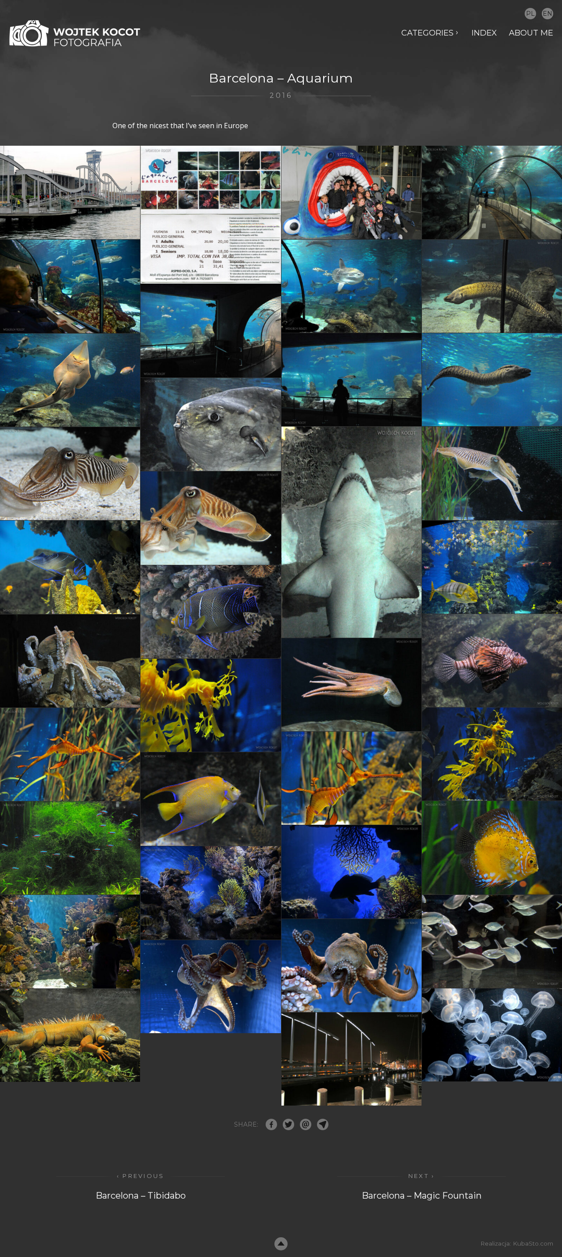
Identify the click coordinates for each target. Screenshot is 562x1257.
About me (531, 33)
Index (484, 33)
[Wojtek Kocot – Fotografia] (74, 33)
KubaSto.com (533, 1243)
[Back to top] (281, 1243)
